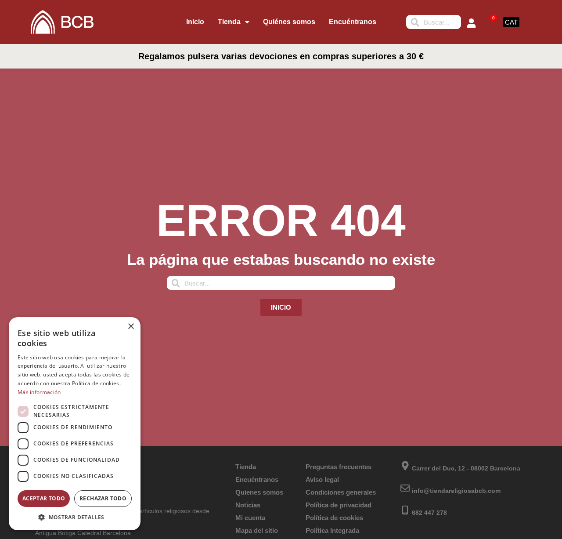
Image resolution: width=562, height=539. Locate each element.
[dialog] (74, 423)
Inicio (195, 21)
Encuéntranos (352, 21)
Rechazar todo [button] (102, 498)
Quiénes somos (289, 21)
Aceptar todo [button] (43, 498)
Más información (39, 392)
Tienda (229, 21)
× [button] (130, 326)
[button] (75, 517)
